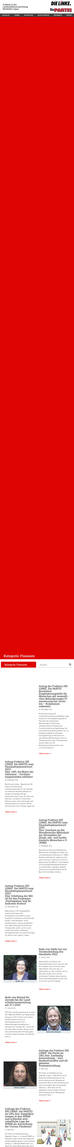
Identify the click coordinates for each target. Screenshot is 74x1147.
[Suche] (70, 665)
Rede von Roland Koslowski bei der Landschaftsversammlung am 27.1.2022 (18, 1001)
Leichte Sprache (43, 15)
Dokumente (58, 15)
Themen (16, 15)
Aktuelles (5, 15)
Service (69, 15)
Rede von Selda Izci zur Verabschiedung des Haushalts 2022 (53, 951)
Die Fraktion (28, 15)
